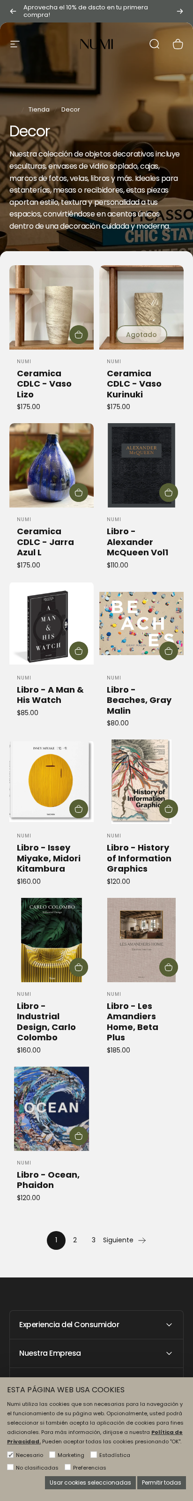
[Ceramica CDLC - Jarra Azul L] (51, 465)
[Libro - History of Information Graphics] (141, 781)
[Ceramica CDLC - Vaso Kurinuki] (141, 307)
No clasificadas (37, 1467)
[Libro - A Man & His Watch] (51, 624)
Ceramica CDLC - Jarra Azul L (45, 541)
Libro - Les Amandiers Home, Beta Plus (132, 1022)
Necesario (29, 1455)
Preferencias (89, 1467)
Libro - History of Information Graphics (139, 858)
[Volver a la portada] (13, 109)
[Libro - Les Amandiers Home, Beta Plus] (141, 940)
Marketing (71, 1455)
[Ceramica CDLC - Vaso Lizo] (51, 307)
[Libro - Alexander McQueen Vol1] (141, 465)
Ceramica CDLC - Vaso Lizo (44, 383)
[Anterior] (13, 11)
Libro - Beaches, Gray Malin (139, 700)
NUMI (24, 361)
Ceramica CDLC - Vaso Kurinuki (134, 383)
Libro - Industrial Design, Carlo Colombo (46, 1022)
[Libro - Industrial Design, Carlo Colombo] (51, 940)
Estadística (114, 1455)
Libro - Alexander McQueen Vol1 (137, 541)
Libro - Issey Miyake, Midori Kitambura (49, 858)
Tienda (39, 109)
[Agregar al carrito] (78, 334)
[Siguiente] (180, 11)
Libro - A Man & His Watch (50, 695)
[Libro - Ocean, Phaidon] (51, 1109)
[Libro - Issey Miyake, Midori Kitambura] (51, 781)
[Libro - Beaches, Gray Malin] (141, 624)
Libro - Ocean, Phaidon (48, 1180)
